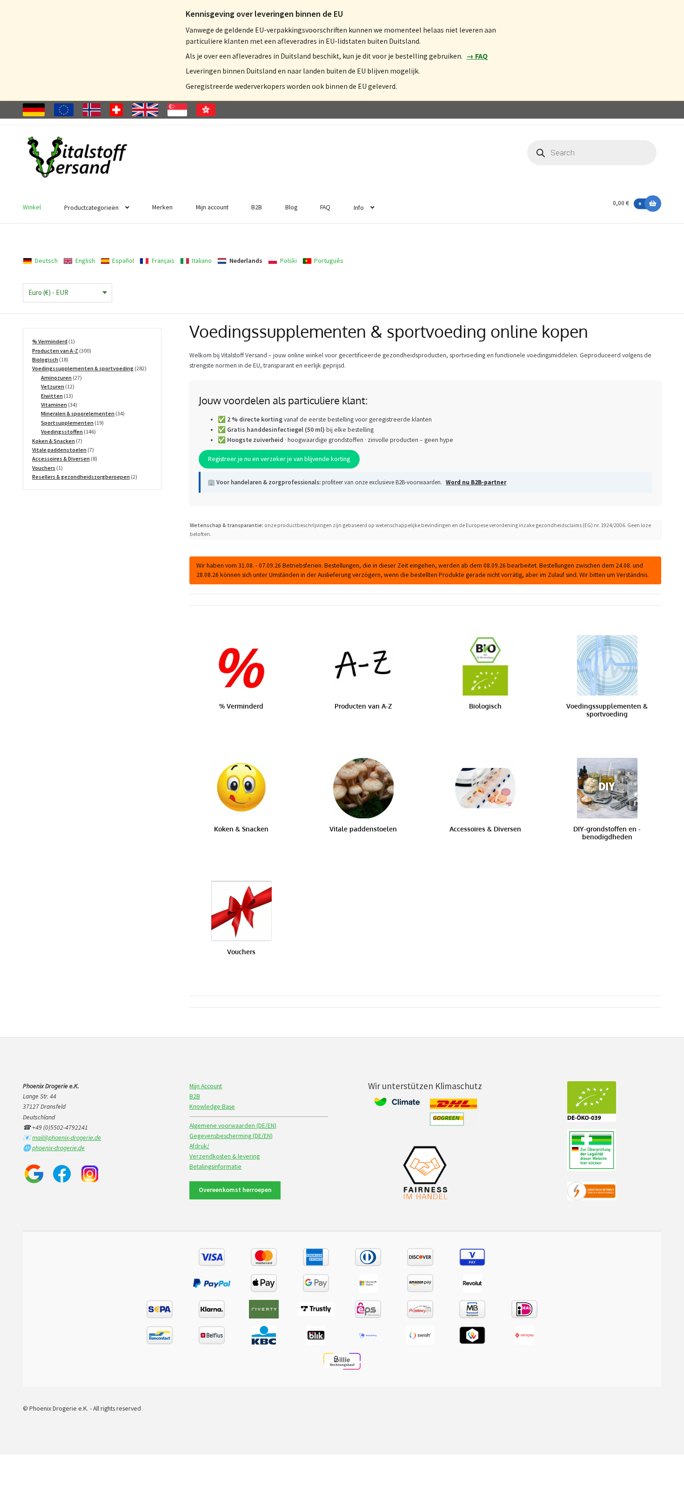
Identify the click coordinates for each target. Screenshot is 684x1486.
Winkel (32, 207)
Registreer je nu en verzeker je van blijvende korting (279, 459)
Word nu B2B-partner (476, 482)
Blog (291, 207)
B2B (256, 207)
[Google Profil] (34, 1174)
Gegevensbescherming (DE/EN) (231, 1136)
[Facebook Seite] (62, 1174)
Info (359, 208)
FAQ (325, 207)
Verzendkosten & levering (224, 1156)
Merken (162, 207)
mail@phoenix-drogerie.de (66, 1138)
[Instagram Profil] (90, 1174)
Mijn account (212, 207)
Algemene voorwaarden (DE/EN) (232, 1126)
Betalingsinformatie (215, 1167)
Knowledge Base (212, 1107)
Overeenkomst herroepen (235, 1190)
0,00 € (627, 203)
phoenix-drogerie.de (58, 1148)
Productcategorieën (91, 208)
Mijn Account (205, 1086)
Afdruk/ (199, 1146)
